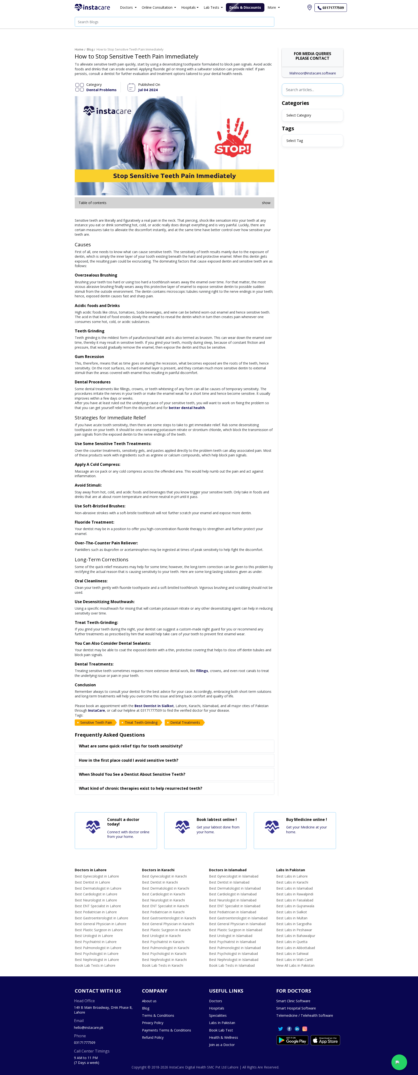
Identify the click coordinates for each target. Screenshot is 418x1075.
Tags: (79, 715)
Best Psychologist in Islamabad (233, 953)
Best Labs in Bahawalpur (295, 935)
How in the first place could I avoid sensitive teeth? (128, 760)
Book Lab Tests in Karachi (162, 965)
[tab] (174, 746)
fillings (202, 670)
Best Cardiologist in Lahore (96, 894)
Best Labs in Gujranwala (295, 906)
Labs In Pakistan (222, 1022)
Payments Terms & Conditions (166, 1030)
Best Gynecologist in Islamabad (233, 876)
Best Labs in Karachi (292, 882)
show (266, 202)
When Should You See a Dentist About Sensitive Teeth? (132, 774)
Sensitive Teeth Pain (96, 722)
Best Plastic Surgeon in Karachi (166, 930)
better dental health (187, 407)
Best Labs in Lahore (292, 876)
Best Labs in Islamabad (294, 888)
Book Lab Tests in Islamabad (232, 965)
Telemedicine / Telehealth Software (304, 1015)
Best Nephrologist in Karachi (164, 959)
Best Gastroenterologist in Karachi (169, 918)
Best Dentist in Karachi (160, 882)
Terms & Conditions (158, 1015)
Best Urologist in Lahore (94, 935)
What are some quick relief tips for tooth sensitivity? (131, 746)
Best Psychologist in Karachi (164, 953)
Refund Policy (153, 1037)
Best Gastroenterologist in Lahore (101, 918)
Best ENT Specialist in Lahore (98, 906)
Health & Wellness (223, 1037)
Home (79, 49)
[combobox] (312, 115)
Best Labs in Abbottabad (295, 947)
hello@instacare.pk (88, 1027)
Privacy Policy (152, 1022)
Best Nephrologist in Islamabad (233, 959)
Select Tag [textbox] (294, 140)
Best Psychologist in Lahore (97, 953)
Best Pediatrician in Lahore (96, 912)
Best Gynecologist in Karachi (164, 876)
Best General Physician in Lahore (100, 923)
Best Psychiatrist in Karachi (163, 941)
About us (149, 1001)
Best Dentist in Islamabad (229, 882)
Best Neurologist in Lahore (96, 900)
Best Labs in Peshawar (294, 930)
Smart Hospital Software (296, 1008)
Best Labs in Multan (291, 918)
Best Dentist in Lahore (92, 882)
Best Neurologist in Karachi (163, 900)
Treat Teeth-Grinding (141, 722)
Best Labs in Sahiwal (292, 953)
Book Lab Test (221, 1030)
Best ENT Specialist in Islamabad (234, 906)
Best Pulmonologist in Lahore (98, 947)
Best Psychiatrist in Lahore (96, 941)
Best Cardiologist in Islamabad (233, 894)
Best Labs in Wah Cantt (294, 959)
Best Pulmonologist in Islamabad (235, 947)
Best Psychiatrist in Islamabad (232, 941)
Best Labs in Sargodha (294, 923)
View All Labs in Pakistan (295, 965)
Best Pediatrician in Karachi (163, 912)
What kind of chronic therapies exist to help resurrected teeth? (140, 788)
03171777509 (84, 1042)
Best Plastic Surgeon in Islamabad (235, 930)
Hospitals (216, 1008)
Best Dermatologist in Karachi (165, 888)
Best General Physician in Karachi (168, 923)
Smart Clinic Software (293, 1001)
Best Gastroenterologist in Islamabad (238, 918)
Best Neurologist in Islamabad (232, 900)
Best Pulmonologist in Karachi (165, 947)
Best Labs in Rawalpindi (294, 894)
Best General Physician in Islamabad (237, 923)
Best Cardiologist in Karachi (163, 894)
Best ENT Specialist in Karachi (165, 906)
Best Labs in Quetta (291, 941)
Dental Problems (101, 89)
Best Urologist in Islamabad (230, 935)
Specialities (218, 1015)
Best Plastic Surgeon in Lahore (99, 930)
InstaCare (96, 710)
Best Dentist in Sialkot (154, 705)
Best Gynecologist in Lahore (97, 876)
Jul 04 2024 (148, 89)
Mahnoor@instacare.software (312, 73)
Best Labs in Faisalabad (294, 900)
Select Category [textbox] (298, 115)
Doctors (215, 1001)
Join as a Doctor (222, 1044)
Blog (90, 49)
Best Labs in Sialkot (291, 912)
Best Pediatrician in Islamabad (232, 912)
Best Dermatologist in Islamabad (235, 888)
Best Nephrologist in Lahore (97, 959)
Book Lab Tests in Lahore (95, 965)
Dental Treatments (185, 722)
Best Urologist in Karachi (161, 935)
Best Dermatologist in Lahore (98, 888)
